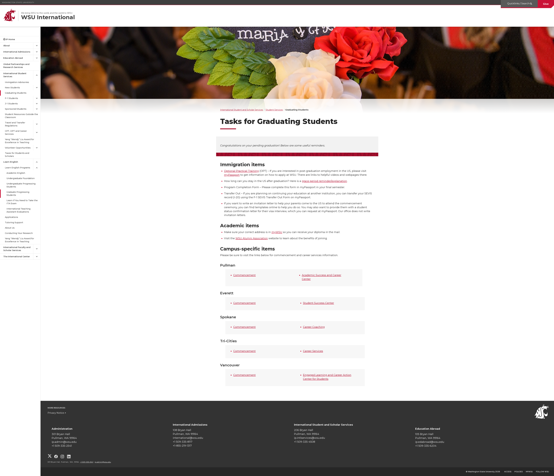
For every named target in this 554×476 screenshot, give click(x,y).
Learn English (10, 162)
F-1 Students (11, 98)
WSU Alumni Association (251, 238)
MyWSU (529, 472)
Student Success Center (318, 303)
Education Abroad (13, 58)
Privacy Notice (56, 413)
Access (507, 472)
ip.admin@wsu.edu (103, 462)
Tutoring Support (14, 222)
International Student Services (14, 75)
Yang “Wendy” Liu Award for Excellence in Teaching (19, 141)
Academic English (15, 173)
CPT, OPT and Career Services (16, 132)
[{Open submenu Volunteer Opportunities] (36, 147)
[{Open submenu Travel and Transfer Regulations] (36, 124)
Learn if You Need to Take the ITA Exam (22, 202)
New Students (12, 87)
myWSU (277, 232)
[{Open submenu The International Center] (36, 257)
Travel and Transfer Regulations (15, 124)
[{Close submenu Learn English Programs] (36, 167)
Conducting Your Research (19, 233)
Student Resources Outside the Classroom (21, 116)
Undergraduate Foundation (20, 178)
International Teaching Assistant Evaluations (18, 210)
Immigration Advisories (17, 82)
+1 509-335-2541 (86, 462)
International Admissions (16, 52)
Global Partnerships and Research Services (16, 66)
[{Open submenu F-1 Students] (36, 98)
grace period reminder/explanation (324, 181)
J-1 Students (11, 103)
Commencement (244, 275)
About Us (10, 228)
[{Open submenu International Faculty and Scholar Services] (36, 249)
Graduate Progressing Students (17, 193)
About (6, 45)
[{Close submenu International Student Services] (36, 75)
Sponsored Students (15, 109)
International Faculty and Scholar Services (16, 249)
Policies (518, 472)
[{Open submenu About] (36, 46)
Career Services (313, 351)
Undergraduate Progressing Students (20, 185)
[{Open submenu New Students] (36, 87)
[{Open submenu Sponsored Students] (36, 109)
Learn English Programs (17, 167)
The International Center (16, 256)
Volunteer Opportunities (18, 147)
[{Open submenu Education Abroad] (36, 58)
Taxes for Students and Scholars (17, 154)
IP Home (10, 39)
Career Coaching (314, 327)
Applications (11, 217)
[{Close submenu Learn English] (36, 162)
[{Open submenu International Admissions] (36, 52)
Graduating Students (15, 93)
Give (546, 4)
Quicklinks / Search (518, 3)
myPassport (232, 174)
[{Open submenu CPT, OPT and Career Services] (36, 132)
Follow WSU (542, 472)
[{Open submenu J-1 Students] (36, 103)
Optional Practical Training (241, 171)
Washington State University (18, 2)
